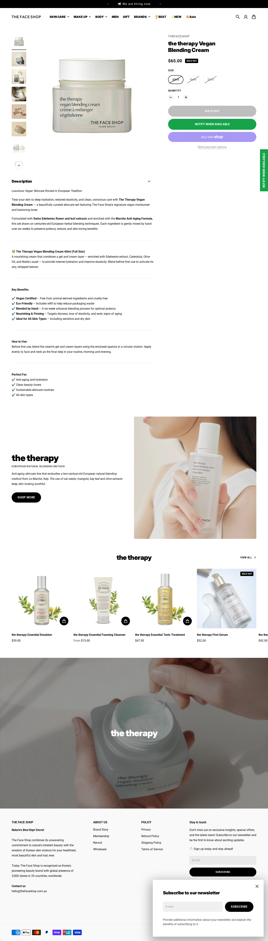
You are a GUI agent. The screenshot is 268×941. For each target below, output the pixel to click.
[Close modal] (257, 886)
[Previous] (108, 4)
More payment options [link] (212, 147)
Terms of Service (152, 849)
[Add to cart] (64, 621)
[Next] (160, 4)
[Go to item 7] (19, 146)
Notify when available (212, 124)
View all (246, 557)
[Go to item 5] (19, 111)
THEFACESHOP (179, 36)
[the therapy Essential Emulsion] (41, 598)
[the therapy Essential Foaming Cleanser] (103, 598)
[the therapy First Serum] (227, 598)
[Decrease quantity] (170, 97)
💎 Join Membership (134, 4)
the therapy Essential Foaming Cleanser (99, 635)
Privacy (146, 829)
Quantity (174, 90)
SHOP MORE (26, 497)
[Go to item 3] (19, 76)
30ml (210, 79)
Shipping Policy (151, 842)
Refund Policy (150, 836)
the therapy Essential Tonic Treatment (160, 635)
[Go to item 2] (19, 59)
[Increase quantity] (186, 97)
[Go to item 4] (19, 94)
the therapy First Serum (212, 635)
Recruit (97, 842)
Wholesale (99, 849)
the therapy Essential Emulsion (32, 635)
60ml (175, 79)
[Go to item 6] (19, 129)
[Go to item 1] (19, 41)
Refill (193, 79)
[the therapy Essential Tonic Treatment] (165, 598)
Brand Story (100, 829)
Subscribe (239, 906)
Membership (101, 836)
